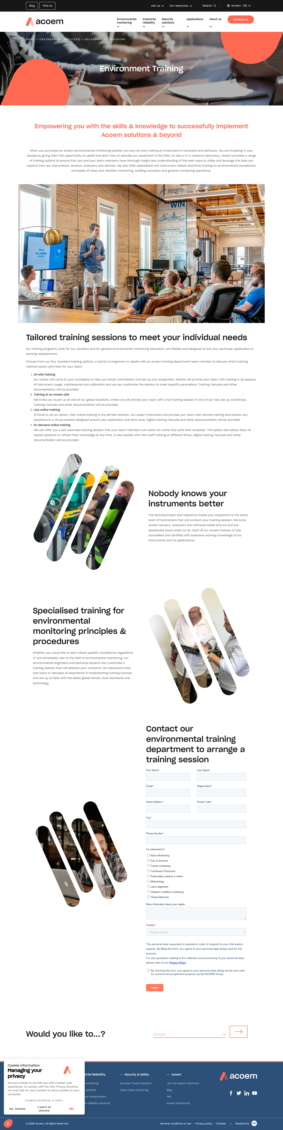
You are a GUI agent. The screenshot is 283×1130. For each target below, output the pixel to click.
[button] (8, 1123)
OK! (71, 1109)
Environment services (59, 39)
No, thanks (17, 1109)
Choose (159, 1034)
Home (30, 39)
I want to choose (44, 1108)
